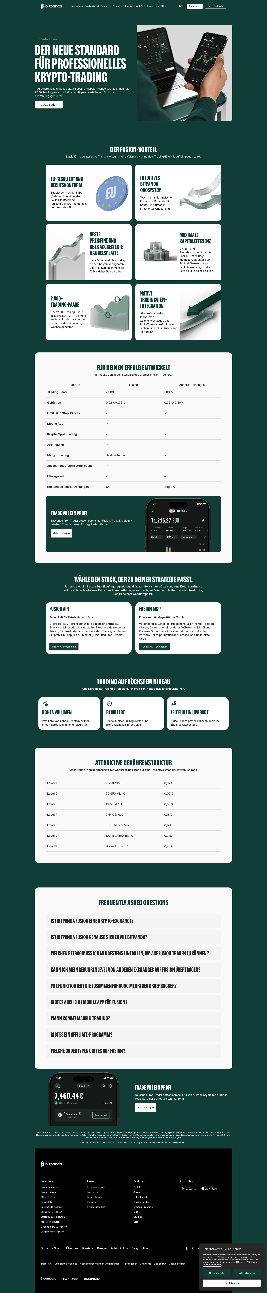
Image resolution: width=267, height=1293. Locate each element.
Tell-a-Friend (140, 1197)
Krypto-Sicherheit (96, 1207)
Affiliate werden (141, 1202)
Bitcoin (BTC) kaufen (51, 1212)
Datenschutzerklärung (66, 1263)
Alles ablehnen (247, 1273)
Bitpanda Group (51, 1248)
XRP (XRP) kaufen (50, 1221)
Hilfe (145, 1248)
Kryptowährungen (50, 1187)
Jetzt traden (49, 104)
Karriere (87, 1248)
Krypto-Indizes (48, 1192)
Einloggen (194, 6)
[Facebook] (186, 1248)
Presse (102, 1248)
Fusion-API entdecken (64, 646)
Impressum (46, 1263)
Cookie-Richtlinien (212, 1264)
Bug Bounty (160, 1263)
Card (136, 1221)
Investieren (92, 1192)
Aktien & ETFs (48, 1197)
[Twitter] (192, 1248)
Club (136, 1212)
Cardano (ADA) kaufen (52, 1231)
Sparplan (138, 1216)
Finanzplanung (94, 1197)
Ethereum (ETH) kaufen (53, 1216)
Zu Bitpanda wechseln (52, 1207)
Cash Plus (138, 1187)
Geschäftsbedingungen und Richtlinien (99, 1263)
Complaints (145, 1263)
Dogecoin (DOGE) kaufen (54, 1226)
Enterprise (128, 6)
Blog (135, 1248)
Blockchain (92, 1202)
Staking (137, 1192)
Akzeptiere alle (217, 1273)
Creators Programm (143, 1207)
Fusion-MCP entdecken (154, 646)
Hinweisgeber (130, 1263)
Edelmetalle (47, 1202)
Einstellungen (232, 1283)
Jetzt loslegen (216, 6)
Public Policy (119, 1248)
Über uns (72, 1248)
